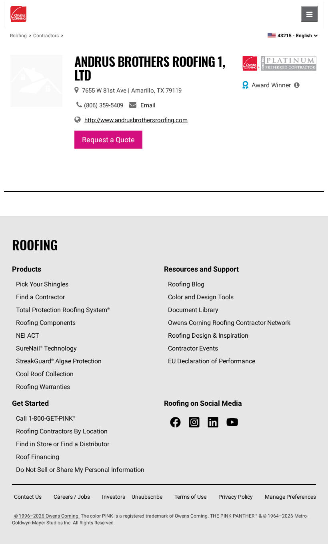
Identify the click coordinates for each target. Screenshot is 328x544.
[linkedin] (213, 422)
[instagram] (194, 422)
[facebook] (175, 422)
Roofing (18, 35)
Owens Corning (18, 14)
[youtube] (232, 422)
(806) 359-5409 (103, 105)
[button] (297, 85)
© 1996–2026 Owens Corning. (47, 516)
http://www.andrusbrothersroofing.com (136, 120)
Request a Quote (108, 139)
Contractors (46, 35)
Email (148, 105)
